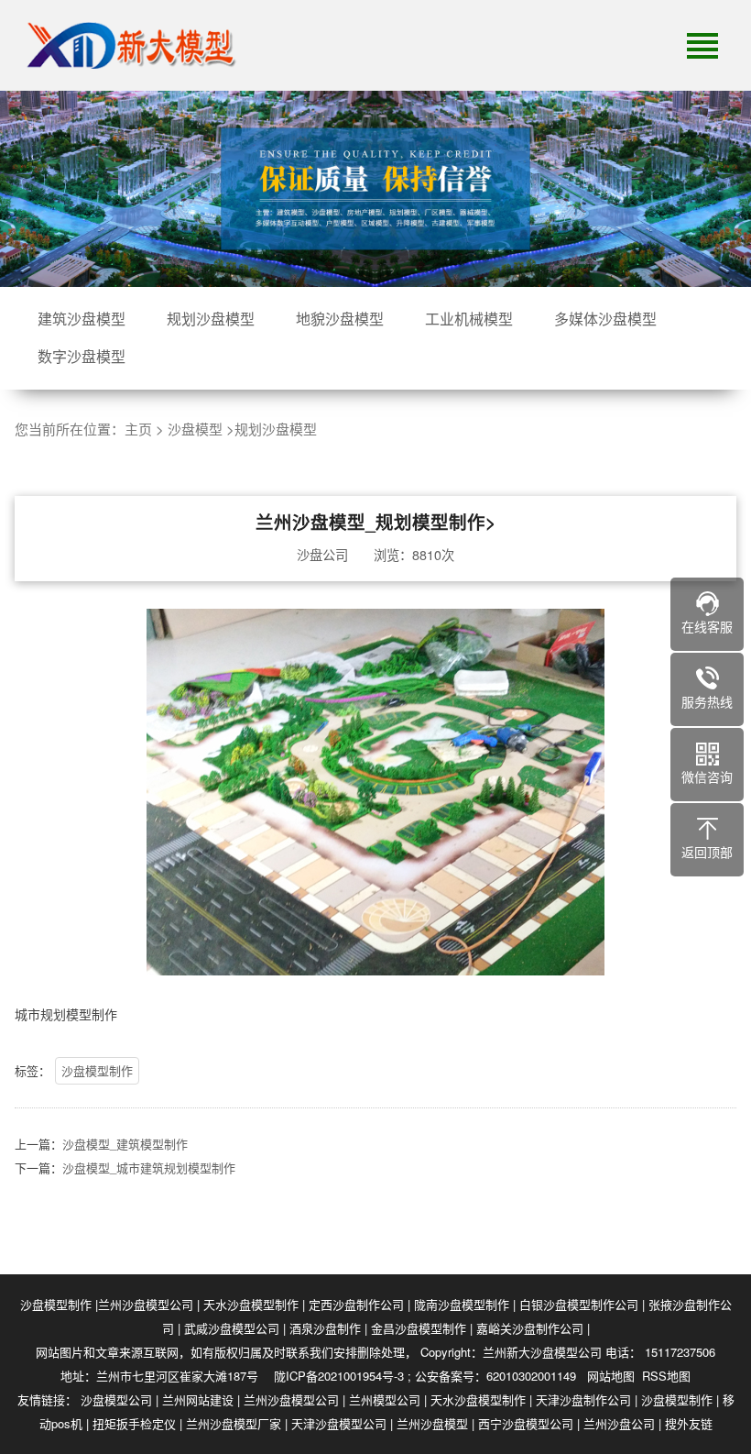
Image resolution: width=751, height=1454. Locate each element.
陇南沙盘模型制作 (461, 1304)
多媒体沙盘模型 (605, 318)
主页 (138, 428)
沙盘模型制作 (97, 1070)
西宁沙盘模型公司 (525, 1423)
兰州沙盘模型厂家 (233, 1423)
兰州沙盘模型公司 (145, 1304)
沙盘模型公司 (116, 1399)
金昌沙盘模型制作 (418, 1328)
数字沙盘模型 (81, 356)
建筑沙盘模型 (81, 318)
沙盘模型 (195, 428)
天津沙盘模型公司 (338, 1423)
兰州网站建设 (198, 1399)
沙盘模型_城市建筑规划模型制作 (148, 1167)
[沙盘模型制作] (128, 46)
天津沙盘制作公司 (583, 1399)
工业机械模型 (469, 318)
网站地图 (611, 1375)
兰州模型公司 (384, 1399)
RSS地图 (666, 1375)
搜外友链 (689, 1423)
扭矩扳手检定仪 (134, 1423)
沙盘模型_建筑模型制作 (125, 1143)
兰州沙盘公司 (619, 1423)
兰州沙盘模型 (432, 1423)
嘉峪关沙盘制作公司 (529, 1328)
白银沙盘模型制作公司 (578, 1304)
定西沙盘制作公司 (356, 1304)
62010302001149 (531, 1375)
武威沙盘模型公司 (231, 1328)
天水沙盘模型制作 (251, 1304)
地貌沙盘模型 (340, 318)
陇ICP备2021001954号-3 (339, 1375)
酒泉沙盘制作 (325, 1328)
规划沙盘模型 (211, 318)
